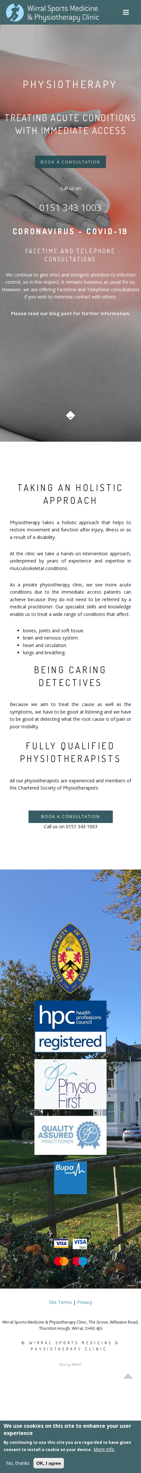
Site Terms (60, 1302)
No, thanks (18, 1463)
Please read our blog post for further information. (70, 313)
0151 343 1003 (70, 207)
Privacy (84, 1302)
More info (103, 1449)
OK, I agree (48, 1463)
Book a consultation (70, 162)
